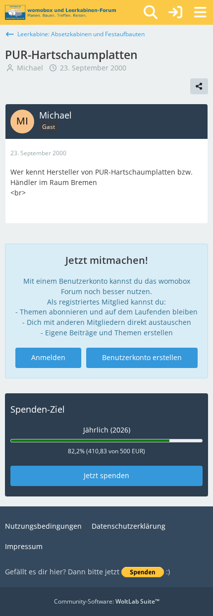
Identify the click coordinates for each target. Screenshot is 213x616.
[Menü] (200, 12)
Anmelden (48, 357)
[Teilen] (199, 86)
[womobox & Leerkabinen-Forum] (60, 12)
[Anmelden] (175, 12)
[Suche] (150, 12)
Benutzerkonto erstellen (142, 357)
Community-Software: (107, 601)
